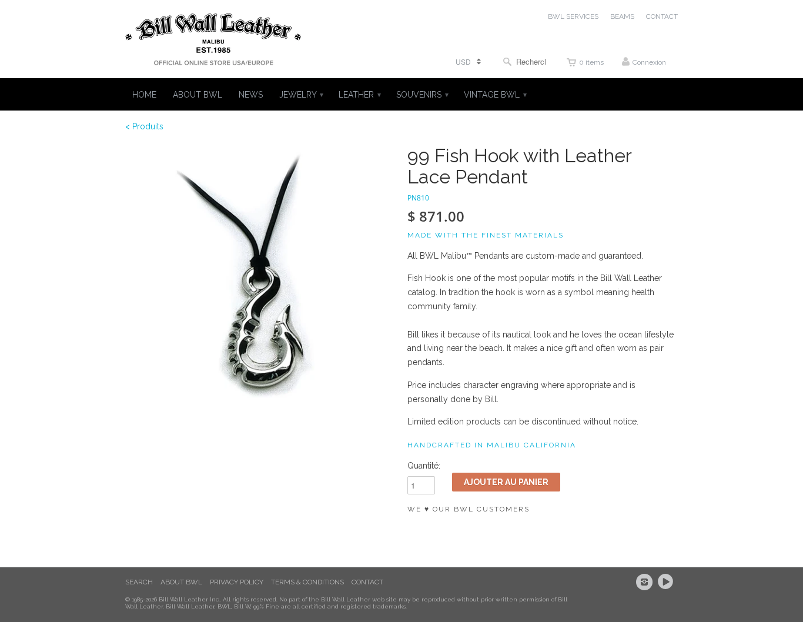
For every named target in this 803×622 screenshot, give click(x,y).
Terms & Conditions (307, 582)
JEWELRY (300, 94)
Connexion (649, 62)
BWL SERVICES (573, 16)
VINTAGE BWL (495, 94)
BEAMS (622, 16)
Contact (367, 582)
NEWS (251, 94)
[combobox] (524, 61)
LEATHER (359, 94)
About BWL (181, 582)
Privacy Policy (236, 582)
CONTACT (662, 16)
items (591, 62)
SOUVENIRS (421, 94)
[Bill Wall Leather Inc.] (213, 42)
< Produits (144, 126)
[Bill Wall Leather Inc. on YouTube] (667, 582)
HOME (144, 94)
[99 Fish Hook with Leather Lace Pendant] (260, 280)
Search (139, 582)
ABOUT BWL (197, 94)
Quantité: (423, 465)
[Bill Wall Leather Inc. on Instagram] (646, 582)
